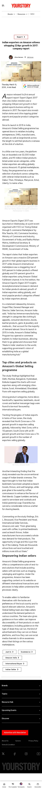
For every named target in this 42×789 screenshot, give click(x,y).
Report (20, 37)
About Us (5, 741)
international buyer (13, 664)
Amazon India (11, 658)
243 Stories (30, 57)
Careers (18, 741)
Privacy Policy (33, 741)
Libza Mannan (19, 57)
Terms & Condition (8, 745)
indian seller (10, 669)
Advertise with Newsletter (15, 732)
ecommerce (25, 652)
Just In (8, 652)
